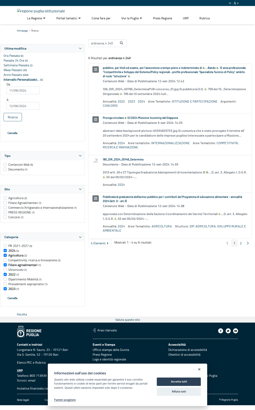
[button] (36, 18)
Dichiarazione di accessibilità (187, 349)
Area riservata (107, 330)
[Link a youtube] (235, 330)
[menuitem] (101, 18)
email (31, 380)
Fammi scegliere (65, 399)
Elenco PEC (24, 362)
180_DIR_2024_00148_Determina (123, 159)
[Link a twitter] (228, 330)
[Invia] (121, 43)
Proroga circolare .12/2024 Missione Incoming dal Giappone (140, 118)
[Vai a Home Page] (41, 10)
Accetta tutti (179, 381)
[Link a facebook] (220, 330)
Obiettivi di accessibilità (184, 354)
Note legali (23, 400)
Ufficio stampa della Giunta (111, 349)
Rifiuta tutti (179, 391)
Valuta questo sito (127, 319)
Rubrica (40, 362)
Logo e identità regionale (109, 359)
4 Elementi (101, 244)
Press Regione (102, 354)
